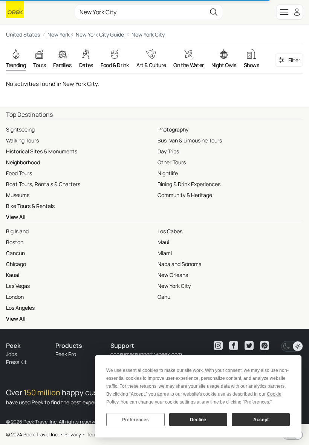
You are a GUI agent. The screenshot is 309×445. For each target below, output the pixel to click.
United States (23, 34)
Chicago (16, 264)
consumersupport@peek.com (146, 354)
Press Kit (16, 361)
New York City (174, 285)
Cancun (15, 253)
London (15, 296)
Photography (173, 129)
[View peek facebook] (233, 345)
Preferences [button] (256, 402)
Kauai (12, 274)
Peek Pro (65, 354)
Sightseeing (20, 129)
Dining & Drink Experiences (189, 184)
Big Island (17, 231)
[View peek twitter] (249, 345)
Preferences (135, 419)
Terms (94, 434)
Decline (198, 419)
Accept (261, 419)
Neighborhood (23, 162)
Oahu (164, 296)
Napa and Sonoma (180, 264)
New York (58, 34)
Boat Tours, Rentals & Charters (43, 184)
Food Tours (19, 173)
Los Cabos (170, 231)
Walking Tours (22, 140)
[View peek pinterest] (264, 345)
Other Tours (172, 162)
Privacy (72, 434)
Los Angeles (20, 307)
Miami (165, 253)
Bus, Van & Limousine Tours (190, 140)
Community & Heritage (185, 195)
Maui (163, 242)
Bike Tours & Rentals (30, 206)
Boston (14, 242)
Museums (17, 195)
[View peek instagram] (218, 345)
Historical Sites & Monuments (41, 151)
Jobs (11, 354)
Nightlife (168, 173)
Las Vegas (18, 285)
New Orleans (173, 274)
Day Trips (168, 151)
